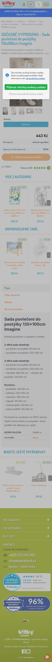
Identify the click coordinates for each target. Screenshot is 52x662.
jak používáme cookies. (35, 78)
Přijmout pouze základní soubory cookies (26, 93)
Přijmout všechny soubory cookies (26, 87)
